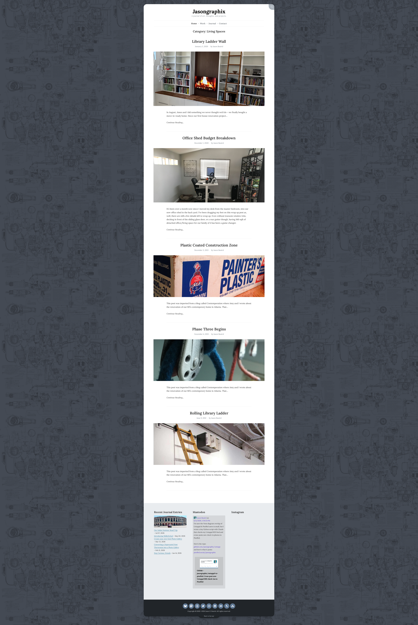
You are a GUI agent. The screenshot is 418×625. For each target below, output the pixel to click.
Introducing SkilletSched (163, 536)
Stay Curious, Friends (162, 553)
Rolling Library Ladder (209, 413)
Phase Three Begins (209, 329)
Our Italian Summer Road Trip (165, 530)
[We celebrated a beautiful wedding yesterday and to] (248, 518)
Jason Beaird (218, 46)
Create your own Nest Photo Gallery (168, 539)
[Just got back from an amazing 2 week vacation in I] (248, 525)
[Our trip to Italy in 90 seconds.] (236, 525)
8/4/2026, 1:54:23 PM (202, 521)
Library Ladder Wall (209, 41)
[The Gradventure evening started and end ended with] (259, 532)
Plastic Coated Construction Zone (209, 245)
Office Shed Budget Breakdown (209, 138)
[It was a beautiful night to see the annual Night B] (259, 525)
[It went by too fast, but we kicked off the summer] (236, 532)
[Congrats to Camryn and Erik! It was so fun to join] (259, 518)
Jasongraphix (209, 11)
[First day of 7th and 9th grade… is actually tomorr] (236, 518)
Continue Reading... (175, 122)
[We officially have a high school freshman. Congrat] (248, 532)
